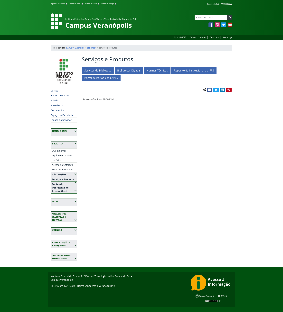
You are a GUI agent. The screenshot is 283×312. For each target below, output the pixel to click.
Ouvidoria (214, 37)
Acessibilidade (213, 3)
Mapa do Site (226, 3)
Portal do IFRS (180, 37)
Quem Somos (59, 150)
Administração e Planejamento (64, 244)
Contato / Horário (198, 37)
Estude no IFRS (59, 95)
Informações (64, 174)
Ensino (64, 201)
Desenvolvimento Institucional (64, 257)
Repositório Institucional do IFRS (194, 70)
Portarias (55, 105)
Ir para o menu (76, 3)
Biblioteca (91, 48)
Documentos (57, 110)
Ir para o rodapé (108, 3)
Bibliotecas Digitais (129, 70)
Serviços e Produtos (64, 179)
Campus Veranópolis (75, 48)
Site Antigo (227, 37)
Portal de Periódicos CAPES (101, 78)
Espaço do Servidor (61, 119)
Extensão (64, 229)
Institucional (64, 131)
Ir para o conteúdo (59, 3)
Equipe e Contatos (62, 155)
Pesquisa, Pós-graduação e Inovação (64, 217)
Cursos (54, 90)
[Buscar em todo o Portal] (229, 17)
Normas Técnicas (157, 70)
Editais (54, 100)
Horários (56, 160)
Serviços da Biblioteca (97, 70)
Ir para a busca (92, 3)
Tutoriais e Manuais (63, 169)
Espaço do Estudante (62, 115)
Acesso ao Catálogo (62, 164)
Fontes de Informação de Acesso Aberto (64, 187)
